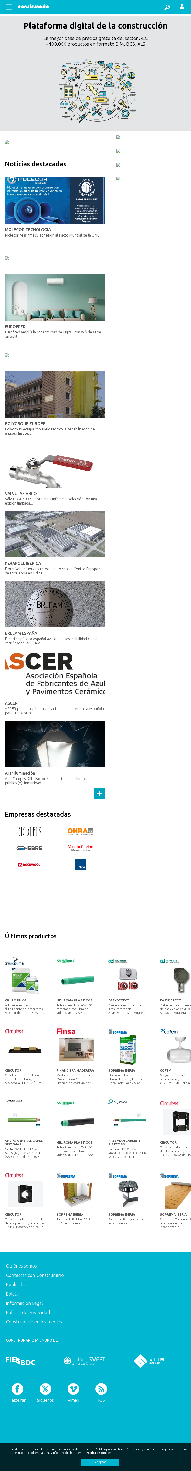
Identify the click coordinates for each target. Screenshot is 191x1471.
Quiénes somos (21, 1265)
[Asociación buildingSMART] (84, 1361)
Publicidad (16, 1284)
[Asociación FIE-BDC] (20, 1361)
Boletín (13, 1293)
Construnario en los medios (34, 1321)
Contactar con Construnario (35, 1275)
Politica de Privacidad (28, 1312)
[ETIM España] (148, 1361)
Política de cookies (98, 1452)
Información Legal (24, 1303)
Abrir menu (9, 7)
